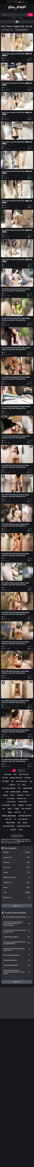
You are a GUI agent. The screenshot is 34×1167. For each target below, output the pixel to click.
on (31, 781)
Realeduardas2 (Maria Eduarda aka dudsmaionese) (16, 949)
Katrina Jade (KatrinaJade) (16, 955)
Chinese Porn (16, 882)
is (24, 812)
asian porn (22, 801)
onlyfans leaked (8, 788)
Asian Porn (16, 862)
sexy (14, 805)
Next (20, 770)
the (18, 822)
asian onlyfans (23, 826)
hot (15, 774)
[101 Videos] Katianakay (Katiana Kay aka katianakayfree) (16, 942)
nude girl (18, 812)
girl (10, 812)
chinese (20, 795)
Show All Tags (17, 836)
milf (3, 808)
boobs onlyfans (16, 778)
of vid (28, 805)
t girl (16, 809)
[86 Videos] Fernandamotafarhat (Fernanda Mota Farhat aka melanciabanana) (16, 923)
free (23, 784)
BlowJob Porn (16, 897)
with (9, 809)
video (21, 805)
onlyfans (10, 822)
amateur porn (8, 826)
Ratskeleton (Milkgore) (16, 960)
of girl (28, 778)
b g (19, 788)
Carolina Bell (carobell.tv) (16, 937)
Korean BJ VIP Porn (16, 877)
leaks (13, 829)
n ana (21, 829)
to (19, 784)
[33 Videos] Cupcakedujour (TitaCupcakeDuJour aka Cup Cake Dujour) (16, 972)
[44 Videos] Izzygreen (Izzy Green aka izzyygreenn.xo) (16, 931)
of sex (5, 778)
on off (28, 795)
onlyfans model (21, 781)
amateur (7, 774)
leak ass (8, 819)
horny (12, 795)
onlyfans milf (23, 819)
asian (5, 795)
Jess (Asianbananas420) (16, 965)
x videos (12, 785)
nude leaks (16, 792)
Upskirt (16, 872)
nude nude (27, 788)
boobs (25, 791)
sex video (10, 798)
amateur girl (21, 798)
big (7, 792)
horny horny (11, 801)
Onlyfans (16, 852)
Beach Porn (16, 867)
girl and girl (24, 774)
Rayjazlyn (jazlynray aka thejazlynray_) (16, 917)
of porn (5, 781)
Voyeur (16, 887)
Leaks (16, 892)
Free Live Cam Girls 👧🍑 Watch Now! (17, 2)
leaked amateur (24, 816)
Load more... (17, 905)
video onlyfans (9, 816)
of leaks (6, 805)
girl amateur (26, 808)
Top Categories (10, 848)
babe (25, 822)
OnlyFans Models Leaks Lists (16, 1)
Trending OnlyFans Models (15, 913)
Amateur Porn (16, 857)
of (13, 781)
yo (15, 819)
